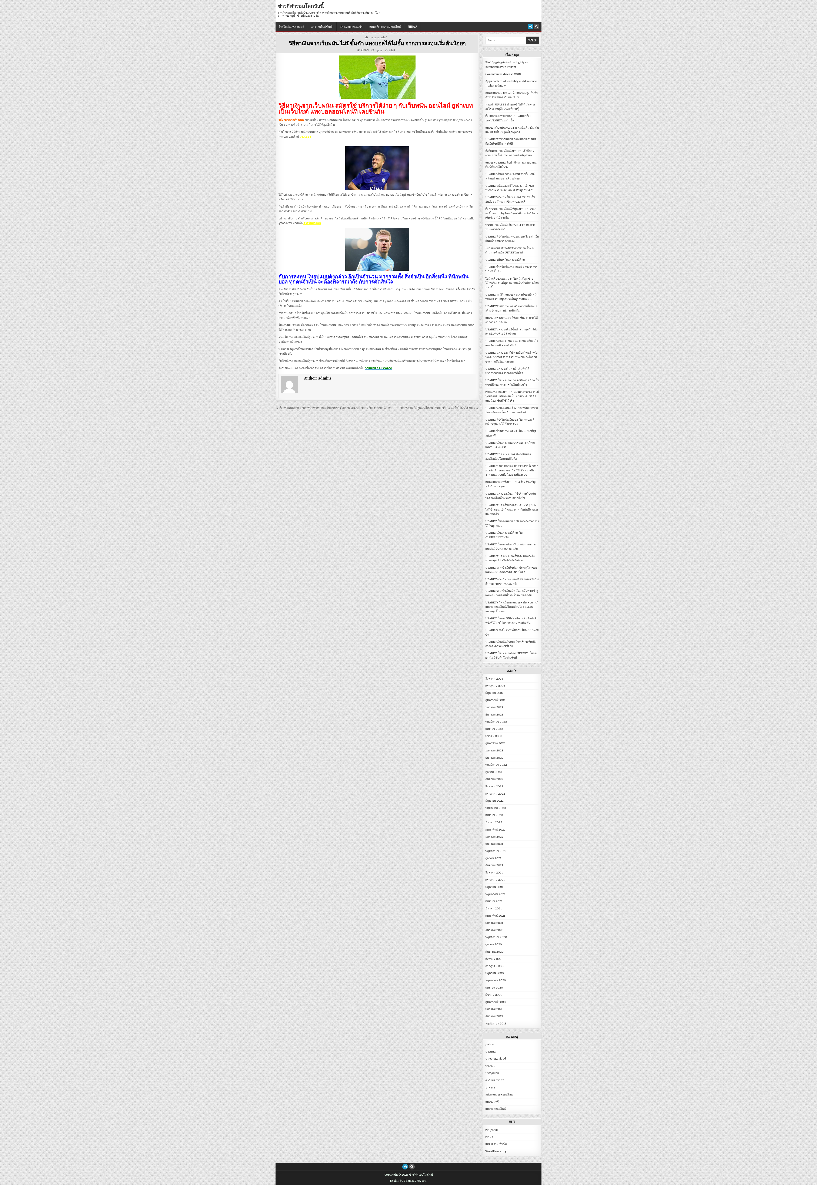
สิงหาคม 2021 (494, 872)
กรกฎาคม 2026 (495, 685)
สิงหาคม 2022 (494, 786)
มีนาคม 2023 (493, 736)
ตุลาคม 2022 (493, 772)
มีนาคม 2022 (493, 822)
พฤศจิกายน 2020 (496, 937)
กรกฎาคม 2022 (495, 793)
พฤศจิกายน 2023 (496, 721)
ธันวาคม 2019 (494, 1016)
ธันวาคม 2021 (494, 843)
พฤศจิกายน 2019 (495, 1023)
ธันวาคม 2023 (494, 714)
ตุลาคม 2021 (493, 858)
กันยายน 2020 (494, 951)
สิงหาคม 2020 (494, 958)
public (489, 1044)
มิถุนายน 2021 (494, 887)
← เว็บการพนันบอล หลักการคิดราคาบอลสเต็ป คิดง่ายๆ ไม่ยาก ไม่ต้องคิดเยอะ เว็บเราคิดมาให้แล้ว (333, 408)
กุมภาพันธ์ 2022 (495, 829)
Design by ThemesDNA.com (408, 1180)
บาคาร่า (490, 1087)
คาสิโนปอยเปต (312, 223)
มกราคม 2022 (494, 836)
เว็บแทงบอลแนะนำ (351, 26)
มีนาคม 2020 (493, 994)
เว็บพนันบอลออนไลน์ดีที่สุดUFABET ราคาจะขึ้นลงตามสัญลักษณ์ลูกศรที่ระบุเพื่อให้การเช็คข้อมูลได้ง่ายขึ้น (511, 213)
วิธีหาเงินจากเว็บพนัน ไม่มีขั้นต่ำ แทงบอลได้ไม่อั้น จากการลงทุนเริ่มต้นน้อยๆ (377, 43)
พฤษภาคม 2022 (495, 807)
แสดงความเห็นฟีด (496, 1144)
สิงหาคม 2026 (494, 678)
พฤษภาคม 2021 (495, 894)
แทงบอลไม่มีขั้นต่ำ (322, 26)
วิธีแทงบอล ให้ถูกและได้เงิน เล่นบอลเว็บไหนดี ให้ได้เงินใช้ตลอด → (439, 408)
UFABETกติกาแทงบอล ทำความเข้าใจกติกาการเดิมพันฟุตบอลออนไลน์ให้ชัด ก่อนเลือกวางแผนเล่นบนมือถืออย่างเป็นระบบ (511, 470)
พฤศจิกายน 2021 (495, 851)
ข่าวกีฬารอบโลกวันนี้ (301, 5)
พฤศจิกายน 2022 (496, 764)
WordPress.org (496, 1151)
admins (365, 50)
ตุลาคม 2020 (493, 944)
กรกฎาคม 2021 (495, 879)
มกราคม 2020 (494, 1009)
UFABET (306, 136)
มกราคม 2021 (494, 923)
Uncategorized (495, 1058)
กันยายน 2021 (494, 865)
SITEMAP (412, 26)
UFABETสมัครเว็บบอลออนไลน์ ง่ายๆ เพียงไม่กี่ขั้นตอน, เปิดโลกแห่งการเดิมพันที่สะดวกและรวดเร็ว (511, 510)
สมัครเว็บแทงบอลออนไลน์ (385, 26)
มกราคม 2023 (494, 750)
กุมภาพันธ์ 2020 (495, 1002)
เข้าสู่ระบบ (491, 1129)
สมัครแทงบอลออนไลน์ (499, 1094)
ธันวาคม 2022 (494, 757)
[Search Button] (536, 26)
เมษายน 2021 (493, 901)
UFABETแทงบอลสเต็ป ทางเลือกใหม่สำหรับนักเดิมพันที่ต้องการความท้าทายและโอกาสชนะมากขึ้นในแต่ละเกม (511, 357)
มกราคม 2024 (494, 707)
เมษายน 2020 (494, 987)
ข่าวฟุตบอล (492, 1073)
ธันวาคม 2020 (494, 930)
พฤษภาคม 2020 (495, 980)
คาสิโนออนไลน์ (494, 1080)
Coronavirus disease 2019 (503, 74)
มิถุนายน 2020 (494, 973)
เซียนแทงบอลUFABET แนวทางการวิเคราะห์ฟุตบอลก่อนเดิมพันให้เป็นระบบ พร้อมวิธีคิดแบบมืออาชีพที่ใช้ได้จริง (512, 396)
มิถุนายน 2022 (494, 800)
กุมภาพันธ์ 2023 (495, 743)
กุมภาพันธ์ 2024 (495, 700)
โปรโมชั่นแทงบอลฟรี (291, 26)
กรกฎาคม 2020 (495, 966)
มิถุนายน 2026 (494, 692)
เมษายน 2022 (494, 815)
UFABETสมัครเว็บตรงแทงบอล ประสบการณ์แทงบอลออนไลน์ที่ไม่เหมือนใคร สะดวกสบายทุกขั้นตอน (511, 607)
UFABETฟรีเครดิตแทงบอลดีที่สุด (505, 259)
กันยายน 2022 (494, 779)
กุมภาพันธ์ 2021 (495, 915)
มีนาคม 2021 (493, 908)
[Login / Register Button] (530, 26)
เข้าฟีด (489, 1137)
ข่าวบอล (490, 1065)
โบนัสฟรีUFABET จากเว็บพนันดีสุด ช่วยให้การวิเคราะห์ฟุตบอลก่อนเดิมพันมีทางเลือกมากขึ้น (512, 283)
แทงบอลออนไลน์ (378, 37)
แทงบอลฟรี (492, 1101)
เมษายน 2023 (494, 728)
